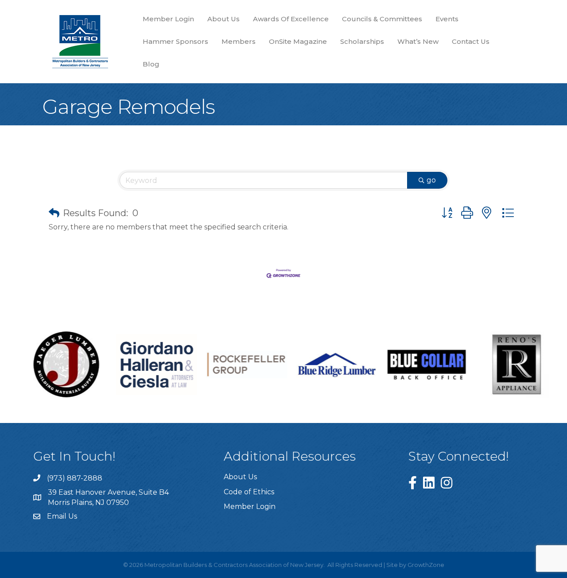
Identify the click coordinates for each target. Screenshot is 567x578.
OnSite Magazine (298, 41)
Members (238, 41)
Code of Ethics (249, 492)
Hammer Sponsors (175, 41)
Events (446, 19)
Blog (151, 64)
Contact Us (470, 41)
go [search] (431, 180)
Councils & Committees (382, 19)
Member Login (168, 19)
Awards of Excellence (291, 19)
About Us (223, 19)
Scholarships (362, 41)
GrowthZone (426, 564)
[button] (54, 213)
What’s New (418, 41)
